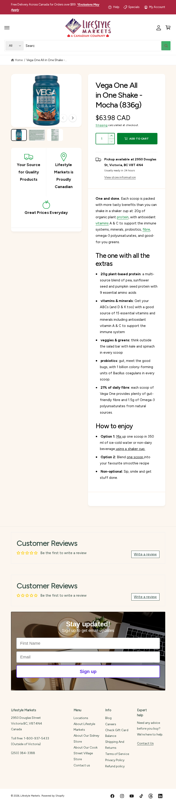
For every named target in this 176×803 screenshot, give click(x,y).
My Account (157, 7)
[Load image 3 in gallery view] (55, 135)
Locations (81, 718)
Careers (110, 724)
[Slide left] (63, 118)
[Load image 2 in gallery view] (37, 135)
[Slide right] (72, 118)
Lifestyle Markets (30, 795)
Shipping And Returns (114, 744)
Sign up (88, 671)
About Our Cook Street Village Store (86, 753)
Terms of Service (117, 754)
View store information (120, 177)
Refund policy (115, 766)
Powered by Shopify (52, 795)
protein (122, 217)
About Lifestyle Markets (84, 726)
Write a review (145, 554)
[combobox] (98, 45)
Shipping (101, 125)
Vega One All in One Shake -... (46, 60)
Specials (133, 7)
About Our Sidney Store (86, 738)
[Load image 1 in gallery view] (19, 135)
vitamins (102, 223)
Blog (108, 718)
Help (116, 7)
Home (19, 60)
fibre (146, 229)
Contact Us (145, 743)
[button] (7, 27)
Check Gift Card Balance (116, 733)
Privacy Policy (114, 760)
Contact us (82, 765)
